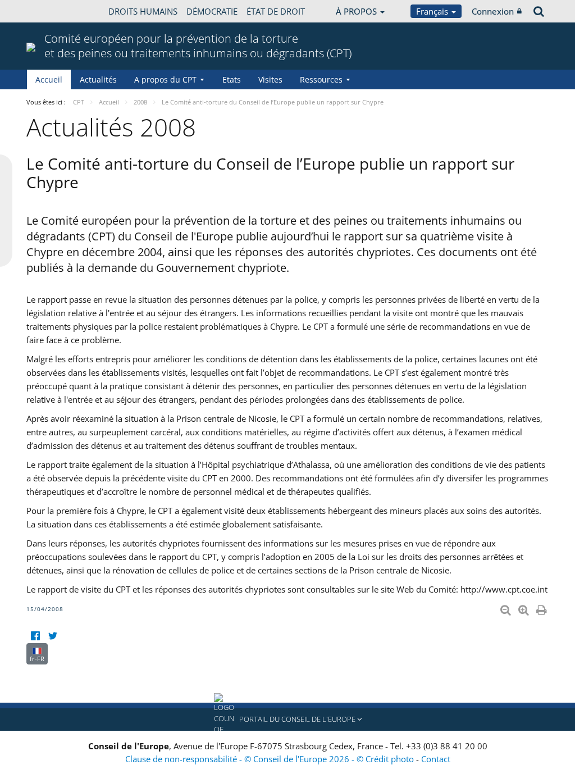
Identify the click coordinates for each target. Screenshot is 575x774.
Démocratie (212, 11)
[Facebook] (35, 636)
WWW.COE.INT (54, 11)
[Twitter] (52, 636)
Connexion (493, 11)
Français (433, 11)
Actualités (98, 79)
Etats (231, 79)
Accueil (48, 79)
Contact (435, 758)
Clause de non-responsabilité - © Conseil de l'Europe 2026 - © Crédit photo (270, 758)
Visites (270, 79)
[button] (287, 719)
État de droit (276, 11)
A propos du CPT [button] (165, 79)
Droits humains (142, 11)
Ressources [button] (321, 79)
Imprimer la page (542, 608)
